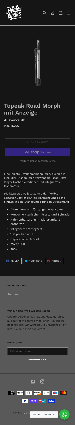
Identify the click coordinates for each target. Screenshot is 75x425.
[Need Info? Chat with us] (64, 414)
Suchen (12, 294)
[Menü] (69, 13)
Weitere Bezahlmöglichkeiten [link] (37, 160)
